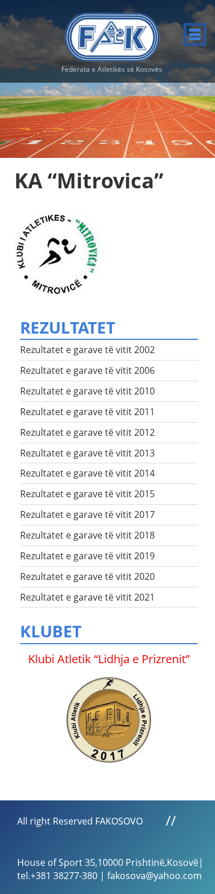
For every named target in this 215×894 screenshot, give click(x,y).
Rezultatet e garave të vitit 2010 (87, 391)
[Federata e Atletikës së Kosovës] (112, 32)
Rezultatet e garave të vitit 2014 (87, 473)
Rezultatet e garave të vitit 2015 (87, 493)
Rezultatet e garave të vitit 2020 (87, 576)
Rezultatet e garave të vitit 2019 (87, 555)
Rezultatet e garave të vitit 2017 (87, 514)
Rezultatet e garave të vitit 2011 (87, 411)
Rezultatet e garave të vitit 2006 (87, 370)
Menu (194, 34)
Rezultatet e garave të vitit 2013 (87, 453)
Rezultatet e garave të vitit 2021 (87, 597)
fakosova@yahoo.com (154, 875)
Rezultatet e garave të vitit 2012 (87, 432)
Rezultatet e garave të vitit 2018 (87, 535)
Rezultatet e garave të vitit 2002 (87, 349)
